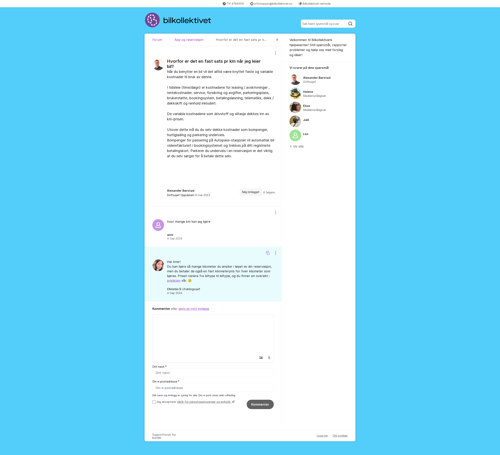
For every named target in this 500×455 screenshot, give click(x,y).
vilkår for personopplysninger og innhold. (204, 402)
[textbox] (213, 334)
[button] (261, 357)
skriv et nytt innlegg (194, 309)
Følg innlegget (250, 192)
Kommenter (260, 404)
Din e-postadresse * (165, 381)
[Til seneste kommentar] (277, 40)
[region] (213, 126)
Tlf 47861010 (235, 3)
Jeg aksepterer (193, 402)
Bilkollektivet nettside (316, 3)
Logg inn (322, 435)
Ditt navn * (159, 366)
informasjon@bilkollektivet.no (273, 3)
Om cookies (340, 435)
